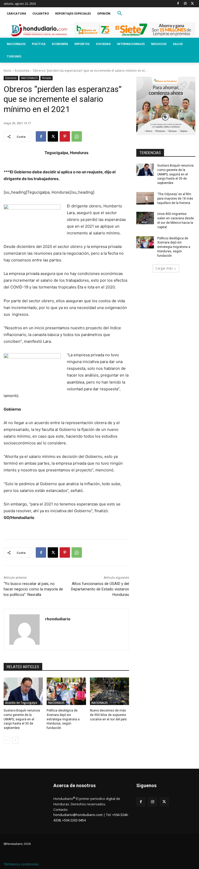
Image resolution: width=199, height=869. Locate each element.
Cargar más (164, 268)
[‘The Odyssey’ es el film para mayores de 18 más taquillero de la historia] (145, 198)
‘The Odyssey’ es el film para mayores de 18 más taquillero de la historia (175, 198)
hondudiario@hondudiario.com (78, 814)
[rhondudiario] (24, 629)
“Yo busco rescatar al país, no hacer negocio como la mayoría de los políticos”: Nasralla (33, 589)
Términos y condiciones (21, 864)
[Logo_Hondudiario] (39, 30)
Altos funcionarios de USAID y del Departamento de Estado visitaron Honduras (100, 589)
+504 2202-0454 (74, 820)
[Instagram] (185, 4)
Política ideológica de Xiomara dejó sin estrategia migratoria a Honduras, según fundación (63, 719)
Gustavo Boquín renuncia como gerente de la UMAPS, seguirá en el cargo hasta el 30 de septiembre (22, 719)
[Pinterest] (65, 136)
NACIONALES (29, 78)
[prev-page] (7, 740)
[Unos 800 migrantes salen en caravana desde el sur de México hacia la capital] (145, 218)
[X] (192, 4)
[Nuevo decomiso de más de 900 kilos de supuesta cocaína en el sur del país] (109, 691)
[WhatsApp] (77, 136)
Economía (22, 70)
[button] (119, 13)
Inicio (7, 70)
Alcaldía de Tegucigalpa (21, 703)
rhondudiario (57, 618)
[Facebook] (178, 4)
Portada (46, 78)
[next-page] (15, 740)
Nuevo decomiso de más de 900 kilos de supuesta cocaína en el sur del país (108, 715)
